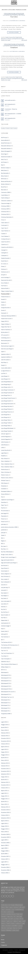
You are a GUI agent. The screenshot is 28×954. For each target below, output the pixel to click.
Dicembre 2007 (5, 856)
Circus (2, 219)
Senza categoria (5, 573)
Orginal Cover (9, 921)
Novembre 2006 (5, 870)
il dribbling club (5, 337)
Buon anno (3, 189)
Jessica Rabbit (4, 918)
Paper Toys (4, 505)
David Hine (4, 261)
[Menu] (2, 2)
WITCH (3, 669)
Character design (5, 203)
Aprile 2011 (4, 801)
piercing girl (4, 513)
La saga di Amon (5, 370)
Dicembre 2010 (5, 809)
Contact (11, 950)
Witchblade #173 (5, 683)
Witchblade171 (5, 702)
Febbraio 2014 (4, 733)
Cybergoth (3, 252)
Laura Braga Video (5, 425)
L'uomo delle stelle (5, 368)
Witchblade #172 (5, 680)
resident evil (18, 923)
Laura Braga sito (5, 417)
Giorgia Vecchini (20, 13)
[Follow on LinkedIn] (17, 6)
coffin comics (22, 907)
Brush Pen (3, 187)
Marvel (21, 918)
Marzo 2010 (4, 831)
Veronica (3, 930)
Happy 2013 (4, 321)
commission (8, 909)
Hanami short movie (6, 318)
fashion (7, 128)
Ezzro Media (4, 283)
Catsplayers (14, 47)
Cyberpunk (4, 255)
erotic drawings (5, 277)
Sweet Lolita (4, 631)
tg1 (2, 639)
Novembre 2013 (5, 741)
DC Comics (4, 911)
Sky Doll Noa (4, 612)
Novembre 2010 (5, 812)
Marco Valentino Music (7, 464)
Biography (5, 950)
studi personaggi (5, 625)
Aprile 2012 (4, 779)
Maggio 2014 (4, 724)
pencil (24, 921)
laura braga (16, 918)
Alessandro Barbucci (6, 145)
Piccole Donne (4, 510)
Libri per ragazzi (5, 433)
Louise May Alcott (5, 450)
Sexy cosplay (22, 15)
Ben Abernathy (4, 173)
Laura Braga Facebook (6, 392)
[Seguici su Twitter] (14, 6)
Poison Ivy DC (4, 521)
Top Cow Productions (6, 653)
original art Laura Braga (7, 499)
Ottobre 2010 (4, 815)
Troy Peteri (4, 656)
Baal (2, 165)
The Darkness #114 (6, 642)
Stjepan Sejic (4, 620)
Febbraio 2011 (4, 807)
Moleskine (3, 486)
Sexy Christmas (5, 576)
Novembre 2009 (5, 837)
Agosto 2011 (4, 790)
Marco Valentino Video (6, 466)
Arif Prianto (4, 162)
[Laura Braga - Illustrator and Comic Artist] (14, 2)
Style (2, 628)
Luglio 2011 (4, 793)
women (15, 128)
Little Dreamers (5, 442)
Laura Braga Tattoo (6, 420)
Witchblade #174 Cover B (7, 691)
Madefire (3, 455)
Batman (3, 907)
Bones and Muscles (6, 181)
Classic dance (4, 222)
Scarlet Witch (14, 925)
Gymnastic (3, 313)
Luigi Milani (4, 453)
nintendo (3, 921)
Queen (2, 535)
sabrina (3, 925)
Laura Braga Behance (6, 381)
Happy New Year (5, 326)
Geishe (2, 305)
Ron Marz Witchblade (6, 551)
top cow (20, 927)
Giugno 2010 (4, 826)
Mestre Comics (5, 475)
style (12, 128)
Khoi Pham (3, 362)
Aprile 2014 (4, 727)
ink (14, 916)
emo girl (3, 274)
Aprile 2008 (4, 853)
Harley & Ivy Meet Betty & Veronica (9, 914)
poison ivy (4, 923)
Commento (7, 110)
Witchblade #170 (5, 675)
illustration (4, 916)
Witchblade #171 (5, 678)
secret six (20, 925)
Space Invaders (4, 615)
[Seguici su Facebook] (10, 6)
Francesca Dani (12, 13)
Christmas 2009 (5, 208)
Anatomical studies (5, 156)
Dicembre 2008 (5, 842)
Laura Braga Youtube (6, 431)
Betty (7, 907)
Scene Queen (4, 571)
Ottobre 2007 (4, 859)
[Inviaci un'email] (15, 6)
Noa (2, 497)
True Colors (14, 17)
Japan (2, 351)
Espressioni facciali (5, 280)
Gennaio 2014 (4, 735)
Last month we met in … (10, 100)
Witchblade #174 (5, 686)
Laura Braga (14, 14)
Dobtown (3, 269)
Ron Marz (3, 549)
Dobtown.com (4, 272)
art (9, 904)
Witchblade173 (5, 708)
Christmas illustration (6, 217)
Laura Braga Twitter (6, 422)
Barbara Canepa (5, 167)
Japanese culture (5, 354)
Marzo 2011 (4, 804)
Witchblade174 (5, 710)
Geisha (2, 302)
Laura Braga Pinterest (6, 409)
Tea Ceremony (4, 636)
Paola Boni (3, 502)
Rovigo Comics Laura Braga (8, 557)
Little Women (4, 444)
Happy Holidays (5, 324)
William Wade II (5, 667)
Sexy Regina (4, 595)
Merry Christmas (5, 472)
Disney (2, 266)
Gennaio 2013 (4, 765)
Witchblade (4, 672)
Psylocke (13, 923)
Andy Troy (3, 159)
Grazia (2, 310)
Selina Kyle (4, 927)
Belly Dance (4, 170)
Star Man (3, 617)
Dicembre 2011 (5, 785)
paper (20, 921)
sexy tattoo (4, 603)
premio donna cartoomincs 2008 (9, 527)
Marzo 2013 (4, 760)
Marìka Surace (4, 469)
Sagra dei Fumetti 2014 (6, 560)
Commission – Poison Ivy (11, 109)
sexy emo (3, 584)
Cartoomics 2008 (5, 192)
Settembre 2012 (5, 774)
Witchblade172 (5, 705)
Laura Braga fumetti (6, 400)
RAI (2, 538)
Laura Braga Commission (7, 390)
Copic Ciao (4, 228)
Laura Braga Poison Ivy (6, 411)
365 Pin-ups (4, 137)
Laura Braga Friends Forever (8, 398)
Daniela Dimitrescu (19, 909)
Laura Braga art (5, 379)
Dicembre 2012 (5, 768)
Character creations (6, 200)
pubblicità (3, 529)
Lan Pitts (3, 373)
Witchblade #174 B (6, 689)
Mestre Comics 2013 (6, 477)
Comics (3, 942)
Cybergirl (3, 250)
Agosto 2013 (4, 746)
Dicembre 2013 (5, 738)
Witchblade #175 (5, 694)
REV (2, 543)
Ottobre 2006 (4, 872)
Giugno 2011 (4, 796)
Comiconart (4, 225)
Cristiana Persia (5, 239)
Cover (13, 909)
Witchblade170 (5, 700)
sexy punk (3, 590)
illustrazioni (7, 14)
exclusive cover (10, 911)
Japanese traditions (6, 357)
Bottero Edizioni (5, 184)
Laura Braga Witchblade (7, 428)
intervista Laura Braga (6, 348)
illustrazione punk (5, 340)
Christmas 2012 (5, 214)
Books (2, 939)
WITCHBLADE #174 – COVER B (13, 113)
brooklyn (3, 128)
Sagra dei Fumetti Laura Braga (8, 562)
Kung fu (3, 365)
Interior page (19, 916)
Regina (2, 540)
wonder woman (15, 930)
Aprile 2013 (4, 757)
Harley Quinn (19, 914)
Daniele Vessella (5, 258)
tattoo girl (3, 634)
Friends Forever (5, 296)
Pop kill (8, 923)
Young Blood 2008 (5, 713)
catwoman (16, 907)
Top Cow (3, 650)
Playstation (4, 516)
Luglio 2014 (4, 722)
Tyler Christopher (5, 658)
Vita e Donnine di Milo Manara (8, 664)
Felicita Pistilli (4, 288)
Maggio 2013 (4, 754)
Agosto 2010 (4, 820)
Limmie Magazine (5, 436)
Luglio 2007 (4, 861)
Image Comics (10, 916)
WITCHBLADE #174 (10, 118)
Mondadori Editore (6, 491)
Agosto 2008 (4, 845)
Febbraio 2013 (4, 763)
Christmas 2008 (5, 206)
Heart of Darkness (5, 329)
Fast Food (3, 285)
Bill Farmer (4, 178)
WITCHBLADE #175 (10, 104)
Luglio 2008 (4, 848)
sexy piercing (4, 587)
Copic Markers (5, 230)
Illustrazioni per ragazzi (7, 346)
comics (3, 909)
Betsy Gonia (4, 176)
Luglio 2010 (4, 823)
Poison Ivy (3, 518)
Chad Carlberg (4, 197)
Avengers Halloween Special (16, 904)
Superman (15, 927)
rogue (23, 923)
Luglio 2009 (4, 839)
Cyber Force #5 (5, 241)
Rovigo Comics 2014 (6, 554)
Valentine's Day (5, 661)
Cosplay (6, 13)
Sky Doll (3, 609)
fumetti (3, 299)
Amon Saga (4, 154)
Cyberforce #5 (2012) (6, 247)
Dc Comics (3, 263)
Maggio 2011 (4, 798)
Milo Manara (4, 483)
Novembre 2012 (5, 771)
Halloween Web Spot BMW (8, 315)
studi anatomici (5, 623)
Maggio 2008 (4, 850)
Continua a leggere (14, 32)
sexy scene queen (5, 601)
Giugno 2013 (4, 752)
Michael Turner (5, 480)
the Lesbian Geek (5, 647)
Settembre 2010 (5, 818)
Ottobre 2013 (4, 743)
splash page (9, 927)
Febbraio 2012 (4, 782)
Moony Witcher (5, 494)
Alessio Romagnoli (5, 151)
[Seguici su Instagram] (12, 6)
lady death (10, 918)
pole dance (3, 524)
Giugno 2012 (4, 776)
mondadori (3, 488)
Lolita (2, 447)
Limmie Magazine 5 (6, 439)
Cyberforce (4, 244)
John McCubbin (5, 359)
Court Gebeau (4, 236)
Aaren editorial (4, 140)
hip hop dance (4, 332)
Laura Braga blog (5, 384)
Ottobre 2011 (4, 787)
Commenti (24, 40)
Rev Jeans (3, 546)
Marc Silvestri (4, 458)
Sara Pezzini (4, 565)
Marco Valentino (14, 15)
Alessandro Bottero (6, 148)
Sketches (3, 606)
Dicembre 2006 (5, 867)
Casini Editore (4, 195)
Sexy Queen (4, 593)
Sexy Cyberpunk (5, 582)
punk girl (3, 532)
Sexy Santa (3, 598)
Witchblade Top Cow (6, 697)
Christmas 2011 (5, 211)
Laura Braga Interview (6, 406)
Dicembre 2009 (5, 834)
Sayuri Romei (4, 568)
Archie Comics (4, 904)
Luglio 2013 (4, 749)
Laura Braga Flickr (5, 395)
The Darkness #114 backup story (9, 645)
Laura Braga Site (5, 414)
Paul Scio (3, 507)
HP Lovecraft (4, 335)
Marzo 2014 (4, 730)
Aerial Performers (5, 143)
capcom (11, 907)
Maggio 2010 (4, 829)
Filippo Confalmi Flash (6, 291)
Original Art (4, 945)
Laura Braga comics (6, 387)
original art (15, 921)
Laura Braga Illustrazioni (16, 38)
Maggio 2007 (4, 864)
